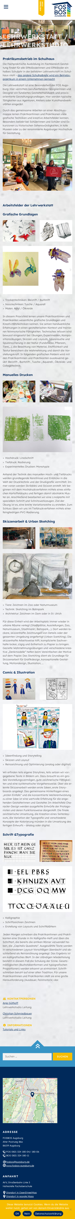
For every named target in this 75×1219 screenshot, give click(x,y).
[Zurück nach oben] (37, 1046)
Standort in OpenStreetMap (21, 1192)
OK (17, 1213)
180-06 (35, 1151)
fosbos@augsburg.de (17, 1161)
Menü (6, 6)
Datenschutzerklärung (48, 1213)
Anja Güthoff (10, 1003)
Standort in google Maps (20, 1196)
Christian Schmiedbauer (17, 1013)
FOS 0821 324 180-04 (18, 1151)
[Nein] (70, 1209)
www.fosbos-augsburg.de (20, 1165)
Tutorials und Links (14, 1029)
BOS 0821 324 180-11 (17, 1155)
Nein (27, 1213)
